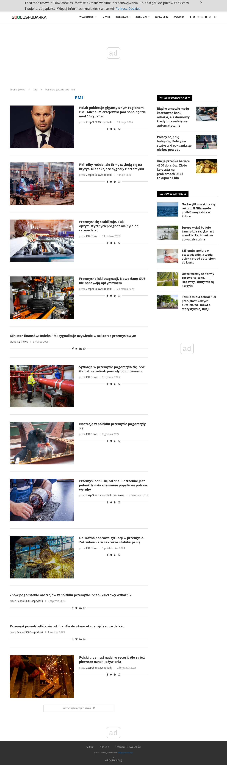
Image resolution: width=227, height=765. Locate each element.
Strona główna (17, 89)
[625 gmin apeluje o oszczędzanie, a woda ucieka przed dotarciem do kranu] (167, 256)
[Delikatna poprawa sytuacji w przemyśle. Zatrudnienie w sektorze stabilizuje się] (42, 557)
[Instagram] (198, 17)
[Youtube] (206, 17)
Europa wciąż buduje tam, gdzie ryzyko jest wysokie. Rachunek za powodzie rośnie (198, 233)
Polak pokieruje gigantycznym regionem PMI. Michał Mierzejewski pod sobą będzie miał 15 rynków (112, 112)
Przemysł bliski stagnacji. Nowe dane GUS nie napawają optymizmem (112, 280)
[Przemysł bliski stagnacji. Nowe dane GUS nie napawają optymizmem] (42, 297)
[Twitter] (194, 17)
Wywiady (179, 16)
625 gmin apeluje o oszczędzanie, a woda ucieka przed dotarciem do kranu (199, 256)
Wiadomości (86, 16)
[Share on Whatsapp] (119, 129)
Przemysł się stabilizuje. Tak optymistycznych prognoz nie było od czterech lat (109, 226)
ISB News (91, 236)
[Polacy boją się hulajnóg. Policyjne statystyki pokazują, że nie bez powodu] (206, 142)
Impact (106, 16)
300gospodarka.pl (125, 752)
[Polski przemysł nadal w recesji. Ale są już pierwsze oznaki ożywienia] (42, 676)
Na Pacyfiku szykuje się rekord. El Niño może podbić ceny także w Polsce (198, 210)
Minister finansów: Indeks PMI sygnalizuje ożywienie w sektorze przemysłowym (73, 336)
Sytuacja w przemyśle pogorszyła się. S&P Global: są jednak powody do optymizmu (112, 369)
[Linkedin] (202, 17)
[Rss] (210, 17)
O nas (89, 746)
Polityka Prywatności (128, 746)
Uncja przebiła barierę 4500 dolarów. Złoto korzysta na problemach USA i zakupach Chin (173, 169)
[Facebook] (190, 17)
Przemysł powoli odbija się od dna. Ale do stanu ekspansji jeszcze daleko (67, 626)
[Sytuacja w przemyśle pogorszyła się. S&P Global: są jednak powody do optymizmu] (42, 386)
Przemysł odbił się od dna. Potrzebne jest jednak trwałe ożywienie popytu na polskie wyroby (113, 485)
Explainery (161, 16)
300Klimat (141, 16)
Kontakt (104, 746)
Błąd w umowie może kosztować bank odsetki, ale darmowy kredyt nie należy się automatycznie (173, 117)
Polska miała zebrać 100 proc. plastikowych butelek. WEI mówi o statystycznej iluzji (199, 303)
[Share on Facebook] (107, 129)
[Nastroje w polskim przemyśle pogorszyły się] (42, 443)
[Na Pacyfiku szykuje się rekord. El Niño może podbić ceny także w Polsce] (167, 209)
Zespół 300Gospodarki (99, 122)
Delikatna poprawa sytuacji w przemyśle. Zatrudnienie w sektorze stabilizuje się (111, 540)
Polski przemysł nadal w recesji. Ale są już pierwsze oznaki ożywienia (112, 659)
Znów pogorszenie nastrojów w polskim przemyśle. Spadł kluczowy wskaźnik (70, 595)
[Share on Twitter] (111, 129)
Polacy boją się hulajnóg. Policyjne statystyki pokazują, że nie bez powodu (174, 143)
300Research (122, 16)
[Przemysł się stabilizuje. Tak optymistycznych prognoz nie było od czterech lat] (42, 241)
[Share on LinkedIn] (115, 129)
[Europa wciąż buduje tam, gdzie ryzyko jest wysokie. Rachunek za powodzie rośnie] (167, 233)
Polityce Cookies (127, 8)
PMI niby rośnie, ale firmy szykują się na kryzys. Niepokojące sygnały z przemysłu (111, 166)
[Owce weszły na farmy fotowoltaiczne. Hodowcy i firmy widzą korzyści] (167, 279)
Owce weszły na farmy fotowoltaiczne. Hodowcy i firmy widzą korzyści (198, 280)
